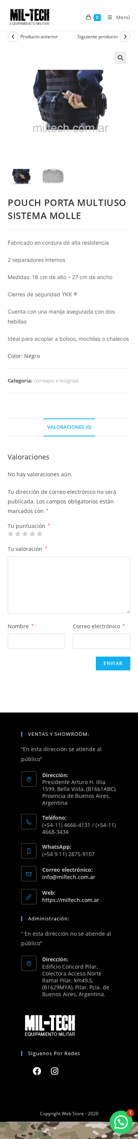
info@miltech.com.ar (68, 877)
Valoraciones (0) (69, 427)
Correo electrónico (99, 626)
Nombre (21, 626)
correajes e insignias (56, 380)
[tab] (69, 427)
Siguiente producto (97, 36)
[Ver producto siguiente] (125, 36)
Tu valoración (27, 548)
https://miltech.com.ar (70, 900)
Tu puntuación (29, 526)
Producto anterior (39, 36)
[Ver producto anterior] (13, 36)
